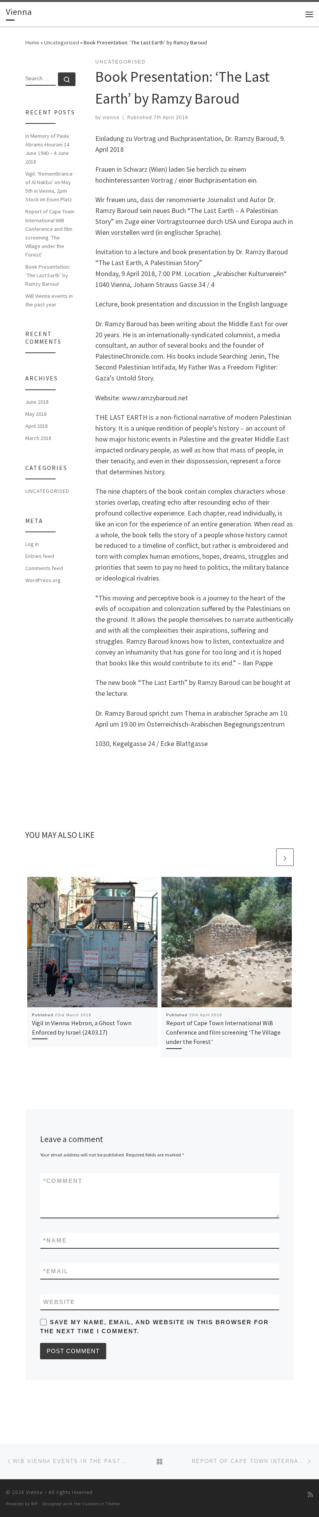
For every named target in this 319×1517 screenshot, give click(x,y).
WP (34, 1503)
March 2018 (38, 438)
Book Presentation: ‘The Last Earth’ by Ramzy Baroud (47, 275)
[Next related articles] (285, 857)
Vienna (34, 1492)
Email (55, 1271)
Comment (62, 1180)
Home (32, 42)
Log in (32, 543)
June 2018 (37, 401)
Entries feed (39, 556)
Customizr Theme (101, 1503)
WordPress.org (43, 580)
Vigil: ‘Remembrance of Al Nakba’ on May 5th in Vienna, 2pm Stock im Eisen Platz (49, 186)
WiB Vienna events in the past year (49, 300)
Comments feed (44, 568)
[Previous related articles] (266, 857)
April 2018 (36, 425)
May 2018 (36, 413)
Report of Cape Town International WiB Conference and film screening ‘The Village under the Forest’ (223, 1032)
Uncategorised (61, 42)
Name (55, 1240)
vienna (111, 117)
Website (59, 1302)
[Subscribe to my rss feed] (310, 1494)
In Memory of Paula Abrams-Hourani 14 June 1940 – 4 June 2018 (47, 148)
